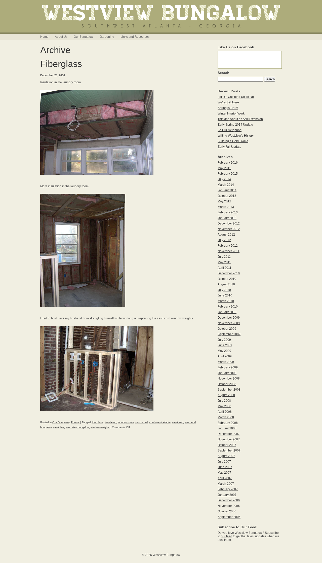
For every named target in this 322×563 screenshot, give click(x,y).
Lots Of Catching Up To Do (236, 97)
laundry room (126, 422)
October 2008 (227, 384)
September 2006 (229, 517)
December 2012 (229, 223)
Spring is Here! (228, 108)
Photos (75, 422)
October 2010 (227, 279)
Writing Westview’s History (236, 135)
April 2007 (225, 478)
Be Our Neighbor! (230, 130)
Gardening (107, 37)
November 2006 (229, 506)
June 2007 (225, 467)
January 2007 (227, 495)
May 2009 (224, 351)
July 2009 (224, 340)
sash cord (141, 422)
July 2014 (224, 179)
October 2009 (227, 328)
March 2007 (226, 483)
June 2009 (225, 345)
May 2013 (224, 201)
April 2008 (225, 412)
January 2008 (227, 428)
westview (58, 427)
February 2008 (228, 423)
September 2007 (229, 450)
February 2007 (228, 489)
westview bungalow (77, 427)
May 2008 (224, 406)
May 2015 (224, 168)
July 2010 (224, 290)
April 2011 (224, 268)
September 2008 (229, 389)
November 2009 (229, 323)
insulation (110, 422)
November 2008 (229, 378)
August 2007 (226, 456)
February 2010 (228, 306)
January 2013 (227, 218)
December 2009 (229, 317)
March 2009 (226, 362)
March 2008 (226, 417)
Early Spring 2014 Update (235, 124)
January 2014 (227, 190)
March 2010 (226, 301)
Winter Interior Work (231, 113)
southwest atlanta (160, 422)
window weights (100, 427)
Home (44, 37)
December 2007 (229, 434)
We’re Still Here (228, 102)
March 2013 (226, 207)
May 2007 (224, 472)
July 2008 (224, 400)
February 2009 (228, 367)
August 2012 (226, 234)
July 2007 (224, 461)
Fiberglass (61, 64)
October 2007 (227, 445)
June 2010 (225, 295)
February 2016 (228, 162)
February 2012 (228, 245)
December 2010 (229, 273)
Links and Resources (134, 37)
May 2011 (224, 262)
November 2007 (229, 439)
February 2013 (228, 212)
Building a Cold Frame (233, 141)
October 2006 (227, 511)
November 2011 (228, 251)
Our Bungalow (83, 37)
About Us (61, 37)
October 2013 (227, 196)
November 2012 (229, 229)
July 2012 (224, 240)
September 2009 (229, 334)
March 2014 (226, 184)
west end (177, 422)
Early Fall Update (229, 146)
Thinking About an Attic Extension (240, 119)
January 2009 (227, 373)
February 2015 (228, 173)
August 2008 (226, 395)
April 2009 (225, 356)
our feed (226, 536)
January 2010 (227, 312)
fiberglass (97, 422)
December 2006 (229, 500)
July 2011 (224, 256)
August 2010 (226, 284)
